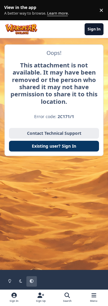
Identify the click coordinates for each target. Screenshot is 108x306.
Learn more (11, 10)
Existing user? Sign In (54, 146)
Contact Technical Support (54, 133)
